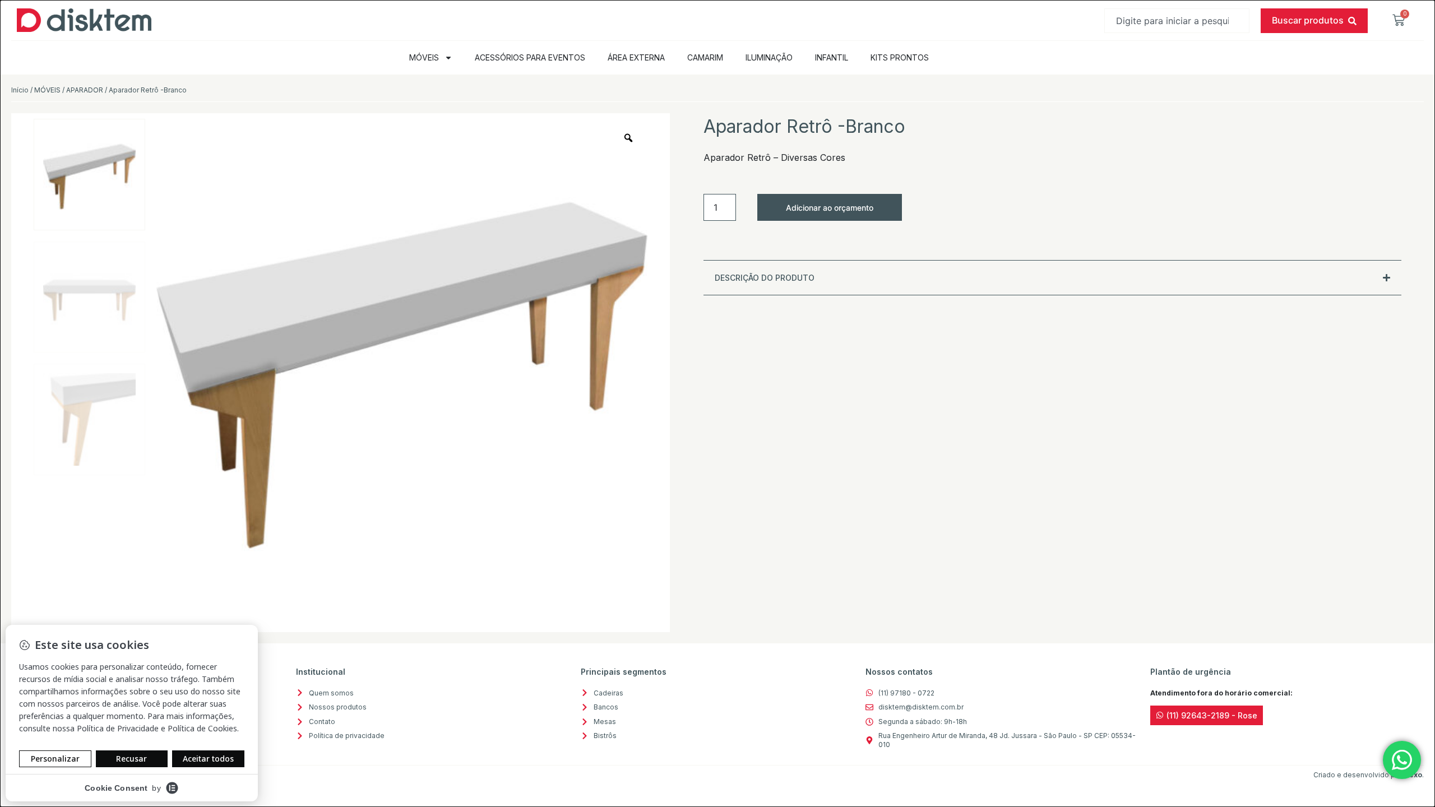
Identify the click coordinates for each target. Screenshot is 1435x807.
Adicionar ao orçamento (829, 207)
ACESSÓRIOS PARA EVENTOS (530, 57)
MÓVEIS (424, 57)
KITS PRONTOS (900, 57)
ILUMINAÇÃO (769, 57)
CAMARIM (705, 57)
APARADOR (84, 90)
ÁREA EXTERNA (636, 57)
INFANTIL (831, 57)
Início (20, 90)
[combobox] (1176, 20)
